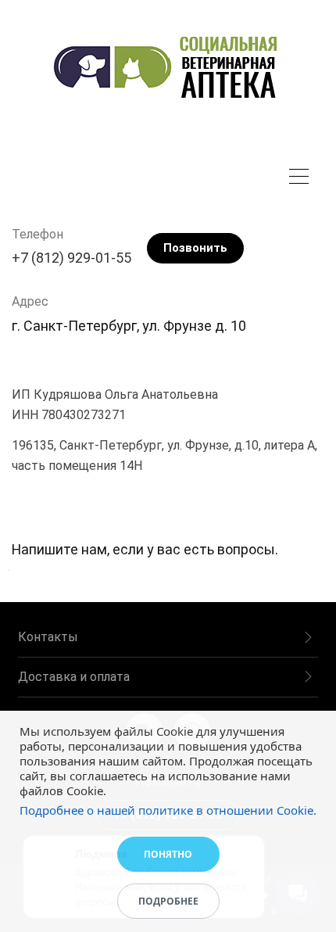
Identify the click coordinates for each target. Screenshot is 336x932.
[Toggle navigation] (302, 179)
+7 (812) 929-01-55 (71, 257)
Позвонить (195, 248)
